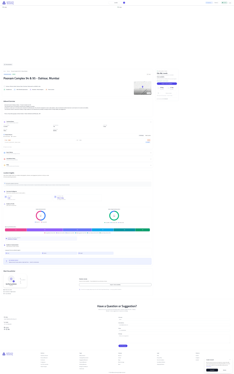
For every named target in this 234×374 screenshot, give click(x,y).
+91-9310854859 (7, 324)
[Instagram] (6, 329)
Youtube (197, 355)
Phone (119, 328)
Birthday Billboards (82, 364)
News (119, 364)
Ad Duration (55, 125)
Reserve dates (169, 93)
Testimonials (81, 368)
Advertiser (209, 2)
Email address (121, 322)
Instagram (197, 357)
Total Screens (6, 125)
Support (225, 2)
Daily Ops (5, 129)
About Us (120, 355)
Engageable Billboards (83, 360)
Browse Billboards (44, 357)
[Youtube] (4, 329)
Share (149, 74)
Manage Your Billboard (83, 366)
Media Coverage (121, 362)
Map (149, 93)
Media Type (55, 129)
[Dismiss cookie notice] (230, 359)
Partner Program (44, 366)
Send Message (123, 346)
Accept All (212, 370)
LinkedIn (197, 360)
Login (230, 2)
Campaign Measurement (83, 357)
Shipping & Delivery (160, 364)
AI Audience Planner (44, 355)
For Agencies (43, 362)
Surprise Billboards (82, 362)
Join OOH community (44, 364)
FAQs (158, 355)
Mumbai (8, 71)
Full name (120, 317)
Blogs (119, 360)
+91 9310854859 (165, 98)
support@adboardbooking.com (10, 319)
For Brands (43, 360)
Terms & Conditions (160, 360)
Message (120, 333)
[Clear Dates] (175, 88)
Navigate (148, 142)
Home (4, 71)
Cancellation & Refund (161, 362)
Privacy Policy (208, 366)
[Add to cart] (158, 93)
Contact (119, 357)
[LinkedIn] (9, 329)
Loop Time (105, 125)
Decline (224, 370)
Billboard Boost (82, 355)
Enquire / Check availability (115, 284)
